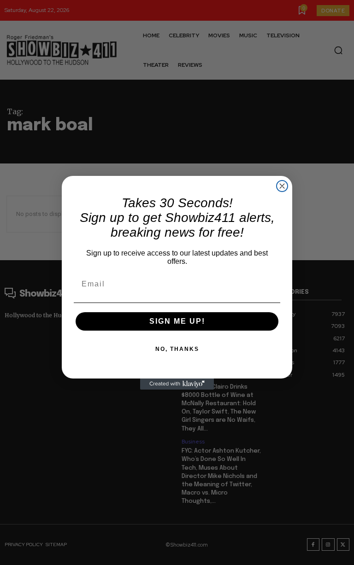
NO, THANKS (177, 349)
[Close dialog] (282, 186)
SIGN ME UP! (177, 321)
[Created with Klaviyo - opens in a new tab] (177, 384)
